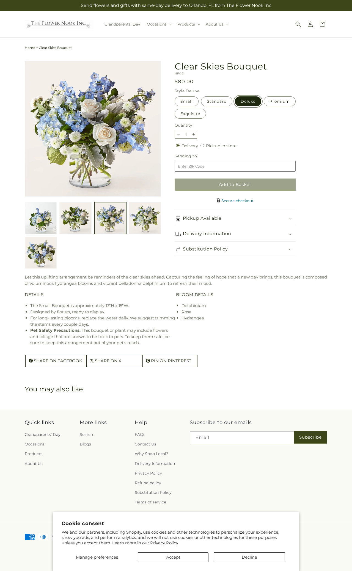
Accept (173, 557)
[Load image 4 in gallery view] (145, 218)
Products (33, 454)
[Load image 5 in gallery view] (41, 253)
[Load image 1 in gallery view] (41, 218)
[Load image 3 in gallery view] (110, 218)
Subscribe (310, 437)
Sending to (194, 156)
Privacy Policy (164, 542)
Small (186, 101)
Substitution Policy (153, 492)
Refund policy (148, 482)
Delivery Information (155, 463)
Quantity (183, 125)
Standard (217, 101)
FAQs (140, 434)
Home (30, 48)
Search (86, 434)
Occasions (35, 444)
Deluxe (248, 101)
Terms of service (150, 502)
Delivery (190, 145)
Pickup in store (221, 145)
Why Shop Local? (151, 454)
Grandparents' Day (43, 434)
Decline (249, 557)
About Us (34, 463)
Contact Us (145, 444)
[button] (159, 24)
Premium (280, 101)
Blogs (85, 444)
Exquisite (190, 113)
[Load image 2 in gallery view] (75, 218)
